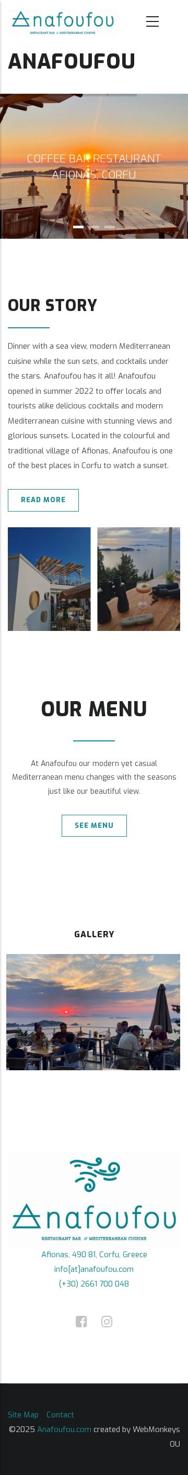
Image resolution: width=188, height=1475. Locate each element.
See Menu (94, 825)
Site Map (23, 1415)
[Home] (63, 22)
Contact (60, 1415)
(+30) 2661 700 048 (94, 1284)
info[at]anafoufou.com (94, 1269)
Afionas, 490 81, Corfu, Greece (94, 1254)
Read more (43, 499)
